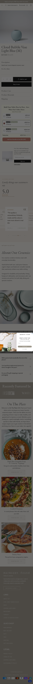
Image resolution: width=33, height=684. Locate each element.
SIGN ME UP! (24, 346)
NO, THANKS (25, 349)
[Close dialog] (32, 333)
